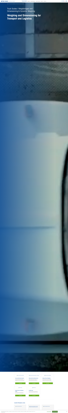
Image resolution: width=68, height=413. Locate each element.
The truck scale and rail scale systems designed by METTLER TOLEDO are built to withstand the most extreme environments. (20, 380)
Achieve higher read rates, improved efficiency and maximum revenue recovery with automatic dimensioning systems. (33, 380)
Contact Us (45, 1)
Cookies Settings (49, 411)
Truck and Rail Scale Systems (19, 378)
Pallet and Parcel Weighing (46, 378)
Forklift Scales (31, 390)
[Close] (67, 411)
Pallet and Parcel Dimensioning (33, 378)
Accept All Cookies (55, 411)
